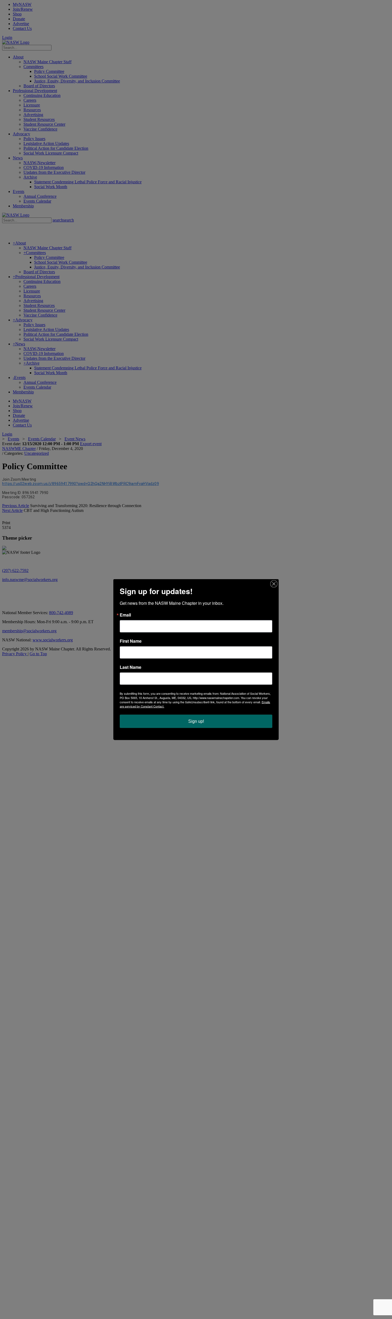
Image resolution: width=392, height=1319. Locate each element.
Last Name (130, 667)
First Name (131, 641)
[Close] (274, 584)
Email (125, 615)
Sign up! (196, 721)
